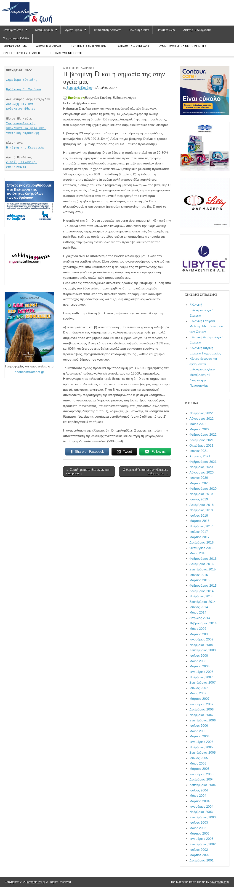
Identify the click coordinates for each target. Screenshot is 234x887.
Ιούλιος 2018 (198, 515)
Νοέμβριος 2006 (201, 715)
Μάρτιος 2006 (199, 736)
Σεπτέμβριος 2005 (202, 752)
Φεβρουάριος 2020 (203, 488)
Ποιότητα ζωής (166, 30)
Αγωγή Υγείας (73, 30)
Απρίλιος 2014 (199, 618)
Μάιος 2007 (197, 693)
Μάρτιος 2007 (199, 698)
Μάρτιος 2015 (199, 580)
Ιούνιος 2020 (198, 477)
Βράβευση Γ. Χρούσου (23, 89)
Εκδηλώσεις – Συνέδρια (132, 46)
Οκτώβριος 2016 (201, 548)
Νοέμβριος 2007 (201, 677)
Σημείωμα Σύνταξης (21, 79)
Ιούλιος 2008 (198, 655)
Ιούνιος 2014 (198, 607)
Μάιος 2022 (197, 424)
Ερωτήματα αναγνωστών (88, 46)
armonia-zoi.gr (36, 882)
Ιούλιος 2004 (198, 790)
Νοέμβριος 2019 (201, 494)
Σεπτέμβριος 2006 (202, 720)
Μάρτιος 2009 (199, 634)
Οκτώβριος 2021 (201, 445)
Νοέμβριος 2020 (201, 467)
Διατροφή (87, 67)
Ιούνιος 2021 (198, 451)
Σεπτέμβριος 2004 (202, 785)
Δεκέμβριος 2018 (201, 505)
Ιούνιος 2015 (198, 575)
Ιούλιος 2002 (198, 849)
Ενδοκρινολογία (13, 30)
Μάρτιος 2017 (199, 537)
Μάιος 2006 (197, 731)
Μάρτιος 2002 (199, 855)
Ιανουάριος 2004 (201, 806)
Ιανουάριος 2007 (201, 704)
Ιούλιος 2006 (198, 725)
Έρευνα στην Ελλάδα (16, 38)
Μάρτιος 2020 (199, 483)
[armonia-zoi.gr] (117, 13)
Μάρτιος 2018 (199, 521)
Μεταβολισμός (44, 30)
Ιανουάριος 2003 (201, 838)
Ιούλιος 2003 (198, 822)
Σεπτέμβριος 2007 (202, 682)
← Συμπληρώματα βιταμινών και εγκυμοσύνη (87, 471)
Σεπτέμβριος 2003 (202, 817)
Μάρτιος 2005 (199, 768)
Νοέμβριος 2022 (201, 413)
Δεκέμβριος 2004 (201, 779)
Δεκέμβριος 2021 (201, 440)
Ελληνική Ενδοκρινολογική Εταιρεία (201, 310)
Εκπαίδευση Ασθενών (107, 30)
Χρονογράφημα (15, 46)
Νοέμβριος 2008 (201, 645)
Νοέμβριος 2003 (201, 812)
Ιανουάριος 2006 (201, 742)
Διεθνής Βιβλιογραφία (197, 30)
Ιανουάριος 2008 (201, 672)
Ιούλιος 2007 (198, 688)
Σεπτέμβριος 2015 (202, 569)
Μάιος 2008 (197, 661)
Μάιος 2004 (197, 795)
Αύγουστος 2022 (201, 418)
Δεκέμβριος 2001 (201, 860)
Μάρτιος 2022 (199, 429)
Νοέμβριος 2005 (201, 747)
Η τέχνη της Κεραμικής (25, 147)
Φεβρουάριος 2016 (203, 558)
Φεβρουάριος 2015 (203, 585)
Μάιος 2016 (197, 553)
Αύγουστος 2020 (201, 472)
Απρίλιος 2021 (199, 456)
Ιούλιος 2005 (198, 758)
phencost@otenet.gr (29, 372)
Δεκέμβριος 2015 (201, 564)
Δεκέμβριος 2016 (201, 542)
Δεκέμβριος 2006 (201, 709)
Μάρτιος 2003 (199, 833)
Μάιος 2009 (197, 628)
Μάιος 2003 (197, 828)
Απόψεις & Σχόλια (48, 46)
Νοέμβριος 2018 (201, 510)
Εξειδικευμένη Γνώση (66, 53)
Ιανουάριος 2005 (201, 774)
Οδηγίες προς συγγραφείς (21, 53)
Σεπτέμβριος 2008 (202, 650)
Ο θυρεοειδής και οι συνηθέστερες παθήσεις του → (145, 471)
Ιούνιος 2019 (198, 499)
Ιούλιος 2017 (198, 531)
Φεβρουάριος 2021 (203, 461)
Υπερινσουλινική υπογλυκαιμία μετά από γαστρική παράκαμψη (26, 128)
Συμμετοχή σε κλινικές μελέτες (183, 46)
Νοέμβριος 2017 (201, 526)
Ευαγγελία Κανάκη (79, 87)
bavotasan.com (219, 882)
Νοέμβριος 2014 (201, 596)
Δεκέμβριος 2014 (201, 591)
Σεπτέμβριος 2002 (202, 844)
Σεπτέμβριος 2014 (202, 601)
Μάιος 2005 (197, 763)
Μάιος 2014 (197, 612)
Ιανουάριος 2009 (201, 639)
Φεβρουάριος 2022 (203, 434)
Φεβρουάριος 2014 (203, 623)
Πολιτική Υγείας (139, 30)
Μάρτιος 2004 (199, 801)
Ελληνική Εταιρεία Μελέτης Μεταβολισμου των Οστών (206, 326)
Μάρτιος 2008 (199, 666)
